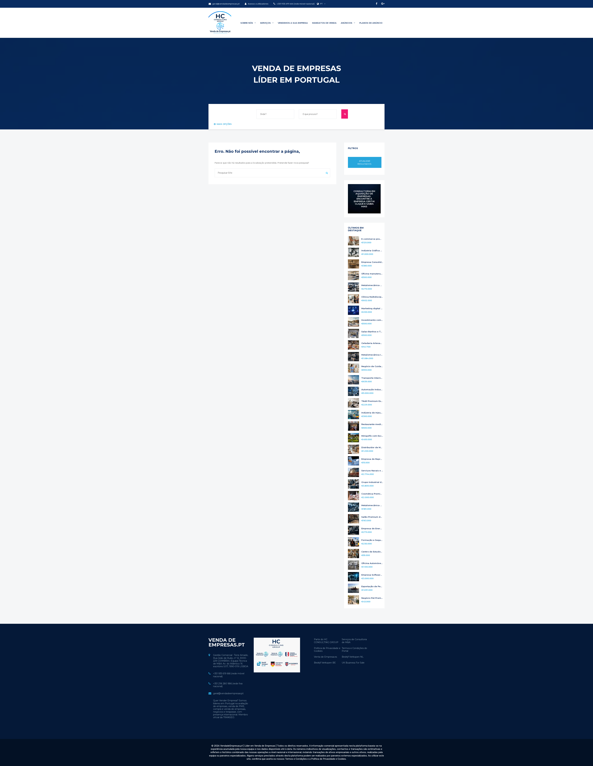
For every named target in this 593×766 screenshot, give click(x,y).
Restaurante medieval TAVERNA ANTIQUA (372, 424)
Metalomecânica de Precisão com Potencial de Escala (372, 285)
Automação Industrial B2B (372, 390)
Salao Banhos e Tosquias (372, 332)
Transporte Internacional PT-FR (372, 378)
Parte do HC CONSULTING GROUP (326, 641)
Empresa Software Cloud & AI (372, 575)
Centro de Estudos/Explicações (372, 552)
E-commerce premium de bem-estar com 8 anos (372, 239)
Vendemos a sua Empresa (293, 23)
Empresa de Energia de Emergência (372, 529)
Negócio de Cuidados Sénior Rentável (372, 366)
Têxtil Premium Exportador (372, 401)
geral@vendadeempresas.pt (226, 4)
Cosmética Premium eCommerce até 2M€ (372, 494)
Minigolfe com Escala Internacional (372, 436)
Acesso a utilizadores (257, 4)
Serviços (265, 23)
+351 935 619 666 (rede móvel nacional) (295, 4)
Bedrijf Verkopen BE (325, 662)
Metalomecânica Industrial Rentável (372, 355)
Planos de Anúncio (370, 23)
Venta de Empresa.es (325, 656)
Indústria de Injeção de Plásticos (372, 413)
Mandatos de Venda (324, 23)
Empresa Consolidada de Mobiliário (372, 262)
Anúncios (347, 23)
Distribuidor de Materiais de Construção (372, 447)
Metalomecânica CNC (372, 505)
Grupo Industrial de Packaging (372, 482)
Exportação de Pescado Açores (372, 586)
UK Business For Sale (353, 662)
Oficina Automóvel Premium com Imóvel (372, 563)
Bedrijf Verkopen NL (353, 656)
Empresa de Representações (372, 459)
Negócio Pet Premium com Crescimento (372, 598)
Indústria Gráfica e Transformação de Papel (372, 251)
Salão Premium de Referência (372, 517)
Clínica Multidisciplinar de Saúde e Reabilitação (372, 297)
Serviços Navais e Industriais (372, 471)
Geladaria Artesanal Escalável (372, 343)
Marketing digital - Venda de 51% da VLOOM (372, 308)
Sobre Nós (247, 23)
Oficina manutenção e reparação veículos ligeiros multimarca (372, 274)
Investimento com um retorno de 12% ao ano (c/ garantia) (372, 320)
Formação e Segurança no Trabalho (372, 540)
